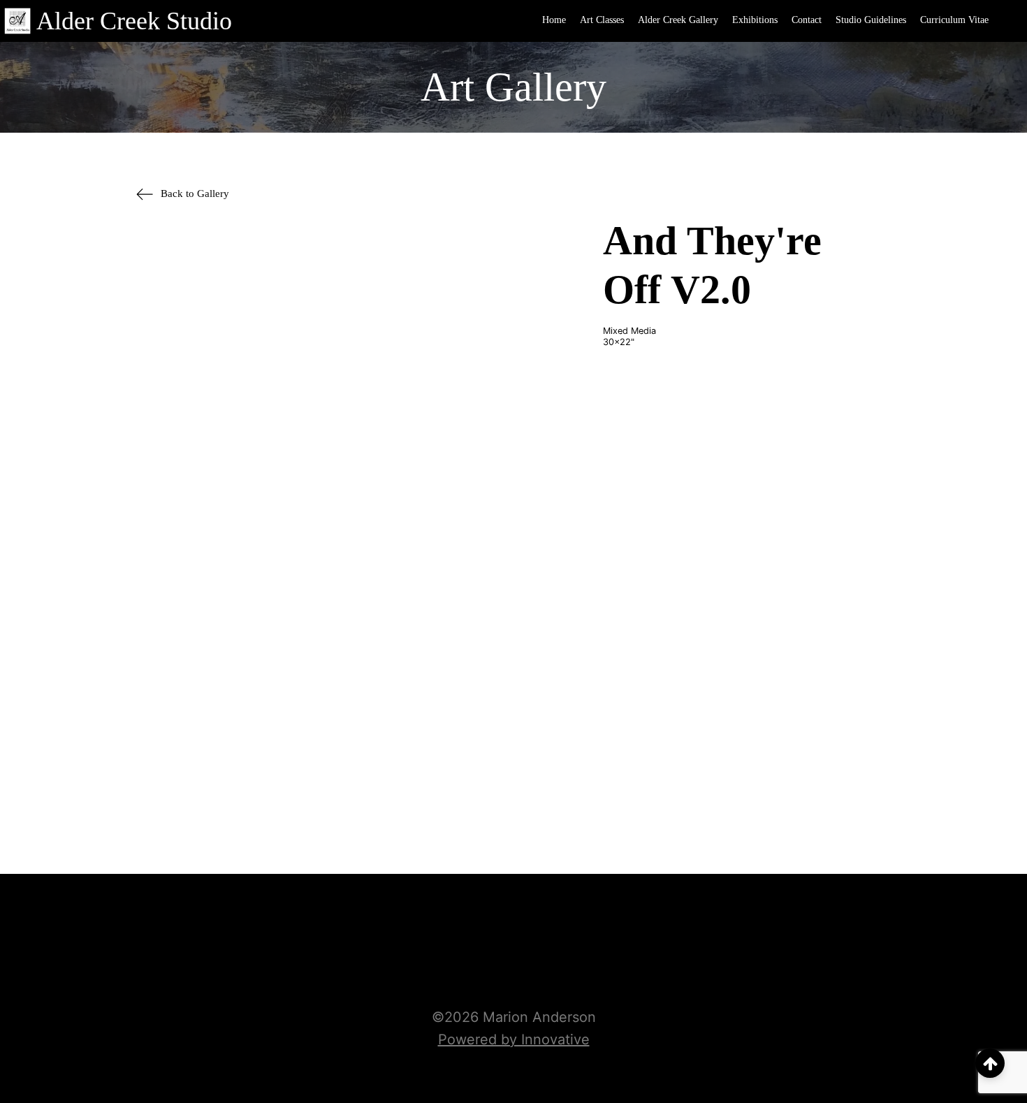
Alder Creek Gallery (678, 20)
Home (554, 20)
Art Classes (602, 20)
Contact (807, 20)
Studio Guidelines (871, 20)
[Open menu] (1010, 21)
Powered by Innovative (514, 1039)
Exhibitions (755, 20)
